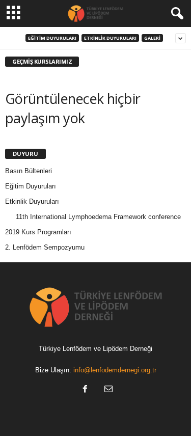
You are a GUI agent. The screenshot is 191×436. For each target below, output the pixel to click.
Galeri (152, 38)
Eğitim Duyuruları (52, 38)
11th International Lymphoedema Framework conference (98, 217)
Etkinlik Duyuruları (110, 38)
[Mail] (107, 390)
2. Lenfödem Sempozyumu (45, 247)
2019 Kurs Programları (38, 232)
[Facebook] (85, 390)
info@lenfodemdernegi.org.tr (114, 370)
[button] (175, 14)
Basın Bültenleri (28, 171)
